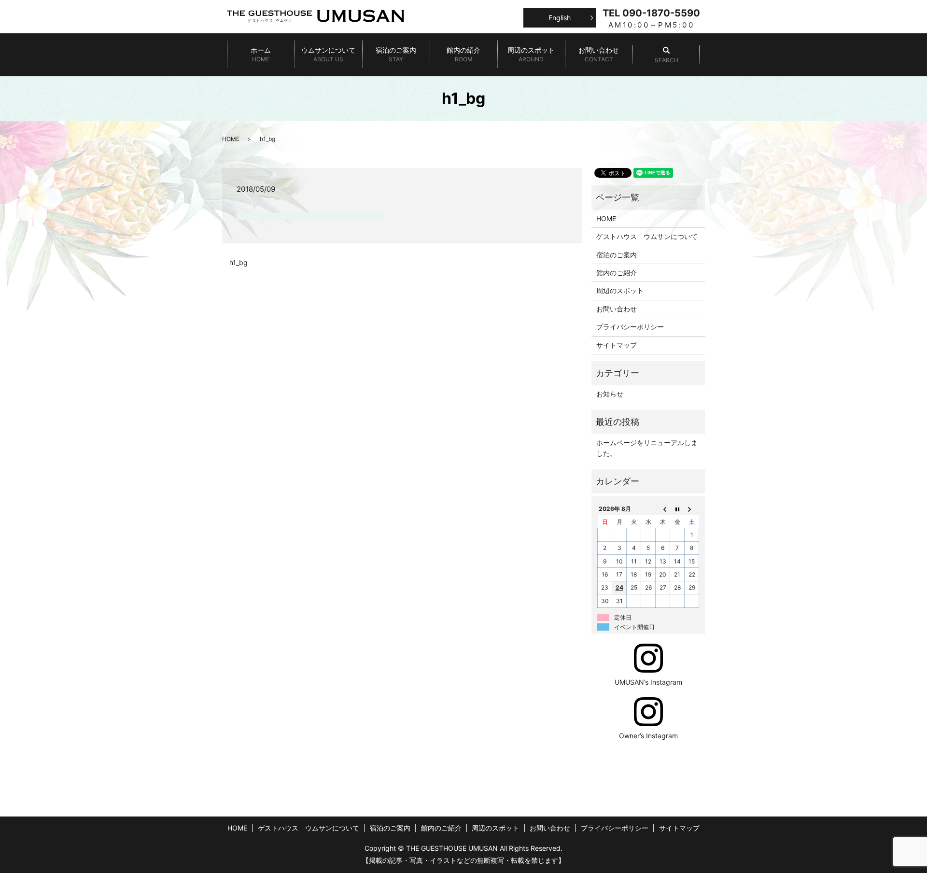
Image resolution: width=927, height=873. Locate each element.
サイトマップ (616, 345)
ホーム (261, 54)
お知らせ (609, 394)
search (666, 55)
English (559, 18)
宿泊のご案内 (396, 54)
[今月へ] (677, 509)
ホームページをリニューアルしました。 (647, 447)
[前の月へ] (663, 509)
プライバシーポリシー (630, 327)
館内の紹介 (463, 54)
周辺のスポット (531, 54)
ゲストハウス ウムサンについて (647, 236)
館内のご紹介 (616, 272)
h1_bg (238, 262)
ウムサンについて (328, 54)
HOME (230, 138)
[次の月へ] (692, 509)
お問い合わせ (598, 54)
